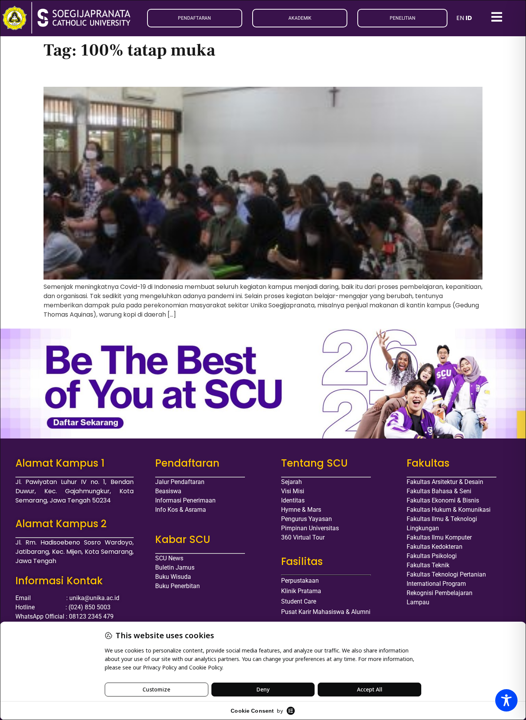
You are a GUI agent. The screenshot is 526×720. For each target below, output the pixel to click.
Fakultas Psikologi (432, 556)
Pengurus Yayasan (306, 519)
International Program (436, 583)
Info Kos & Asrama (180, 509)
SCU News (169, 558)
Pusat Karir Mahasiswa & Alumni (325, 611)
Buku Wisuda (173, 576)
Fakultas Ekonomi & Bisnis (443, 500)
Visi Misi (292, 491)
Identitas (293, 500)
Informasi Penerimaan (185, 500)
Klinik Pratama (301, 591)
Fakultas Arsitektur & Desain (445, 482)
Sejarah (291, 482)
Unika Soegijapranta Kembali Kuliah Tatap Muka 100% (166, 74)
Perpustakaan (300, 580)
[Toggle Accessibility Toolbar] (506, 700)
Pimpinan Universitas (310, 528)
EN (460, 17)
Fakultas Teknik (428, 565)
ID (469, 17)
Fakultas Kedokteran (434, 546)
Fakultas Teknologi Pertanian (446, 574)
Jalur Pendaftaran (179, 482)
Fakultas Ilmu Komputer (439, 537)
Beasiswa (168, 491)
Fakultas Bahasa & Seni (439, 491)
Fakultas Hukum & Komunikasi (449, 509)
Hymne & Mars (301, 509)
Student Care (298, 601)
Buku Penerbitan (177, 586)
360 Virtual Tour (303, 537)
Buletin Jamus (174, 567)
